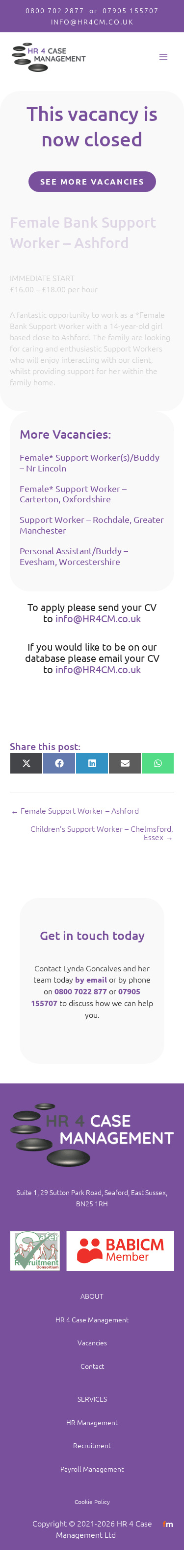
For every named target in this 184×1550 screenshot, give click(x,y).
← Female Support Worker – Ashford (75, 810)
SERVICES (92, 1399)
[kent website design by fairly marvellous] (168, 1523)
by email (91, 979)
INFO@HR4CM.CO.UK (92, 21)
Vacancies (92, 1342)
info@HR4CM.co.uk (98, 618)
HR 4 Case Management (92, 1319)
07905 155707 (131, 10)
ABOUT (92, 1296)
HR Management (92, 1422)
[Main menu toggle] (163, 57)
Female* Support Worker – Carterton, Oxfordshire (73, 493)
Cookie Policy (92, 1501)
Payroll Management (92, 1469)
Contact (92, 1366)
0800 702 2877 (55, 10)
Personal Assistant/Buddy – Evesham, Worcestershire (74, 555)
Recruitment (92, 1445)
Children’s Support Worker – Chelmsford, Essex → (101, 832)
